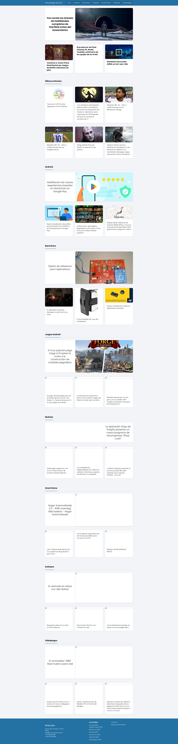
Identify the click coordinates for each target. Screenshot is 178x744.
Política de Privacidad (118, 725)
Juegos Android (52, 334)
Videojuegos (127, 3)
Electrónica (86, 3)
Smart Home (106, 3)
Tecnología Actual (53, 2)
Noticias (96, 3)
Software (116, 3)
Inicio (69, 3)
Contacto (114, 722)
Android (76, 3)
